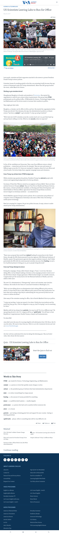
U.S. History (33, 519)
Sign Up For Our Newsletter (37, 469)
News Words (33, 499)
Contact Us (6, 472)
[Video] (23, 532)
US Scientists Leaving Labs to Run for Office (38, 57)
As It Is (5, 522)
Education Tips (7, 528)
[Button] (53, 17)
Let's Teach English (35, 493)
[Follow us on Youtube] (12, 459)
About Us (6, 469)
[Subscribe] (26, 459)
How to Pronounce (35, 502)
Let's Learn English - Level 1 (11, 502)
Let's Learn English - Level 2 (37, 490)
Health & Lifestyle (35, 513)
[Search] (48, 532)
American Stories (8, 516)
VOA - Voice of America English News (36, 59)
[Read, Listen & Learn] (10, 532)
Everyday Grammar (35, 510)
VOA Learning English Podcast (38, 525)
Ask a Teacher (7, 525)
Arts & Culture (7, 519)
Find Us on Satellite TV (36, 475)
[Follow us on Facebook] (5, 459)
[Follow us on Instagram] (15, 459)
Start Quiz (42, 356)
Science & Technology (11, 6)
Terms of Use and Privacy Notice (12, 475)
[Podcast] (22, 459)
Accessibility (7, 478)
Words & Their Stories (36, 522)
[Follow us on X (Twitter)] (8, 459)
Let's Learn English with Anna (11, 499)
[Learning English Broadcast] (36, 532)
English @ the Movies (9, 493)
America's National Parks (10, 510)
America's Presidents (9, 513)
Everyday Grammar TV (9, 496)
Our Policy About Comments (37, 481)
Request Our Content (9, 481)
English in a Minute (9, 490)
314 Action (37, 95)
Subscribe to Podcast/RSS (37, 472)
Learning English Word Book (37, 478)
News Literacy (34, 496)
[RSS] (19, 459)
